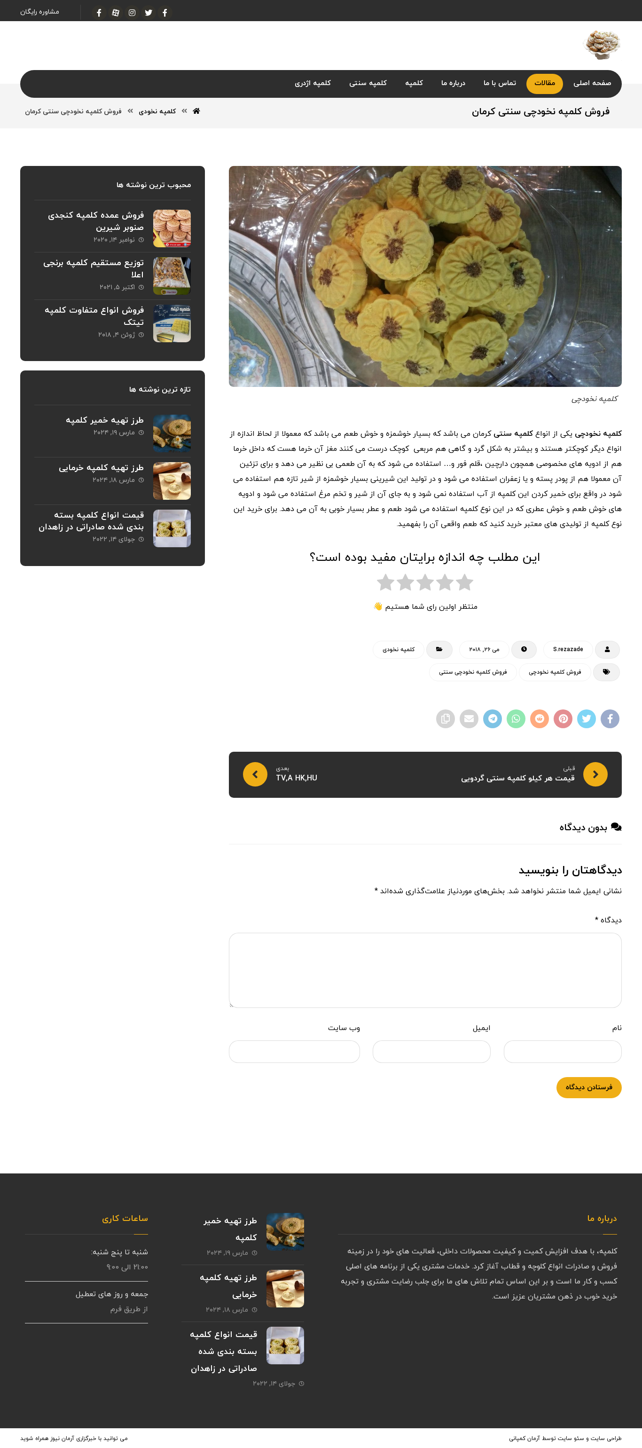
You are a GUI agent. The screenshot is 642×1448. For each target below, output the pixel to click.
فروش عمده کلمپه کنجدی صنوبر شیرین (96, 221)
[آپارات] (115, 12)
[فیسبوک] (164, 12)
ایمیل (482, 1028)
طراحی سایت (606, 1438)
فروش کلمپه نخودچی (555, 672)
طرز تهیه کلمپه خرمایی (101, 468)
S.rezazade (568, 649)
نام (617, 1028)
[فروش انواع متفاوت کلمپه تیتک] (172, 323)
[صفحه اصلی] (196, 111)
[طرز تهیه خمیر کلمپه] (172, 433)
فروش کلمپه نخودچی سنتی (473, 672)
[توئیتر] (148, 12)
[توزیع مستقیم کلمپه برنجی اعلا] (172, 276)
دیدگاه (608, 920)
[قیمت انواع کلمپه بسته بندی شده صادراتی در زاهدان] (172, 528)
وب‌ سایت (344, 1028)
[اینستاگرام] (132, 12)
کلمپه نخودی (399, 649)
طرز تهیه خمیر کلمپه (105, 420)
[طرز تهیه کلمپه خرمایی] (172, 481)
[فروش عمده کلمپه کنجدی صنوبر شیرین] (172, 228)
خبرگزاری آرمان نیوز (73, 1438)
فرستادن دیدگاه (589, 1088)
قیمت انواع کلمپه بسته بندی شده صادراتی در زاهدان (91, 521)
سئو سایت (571, 1438)
